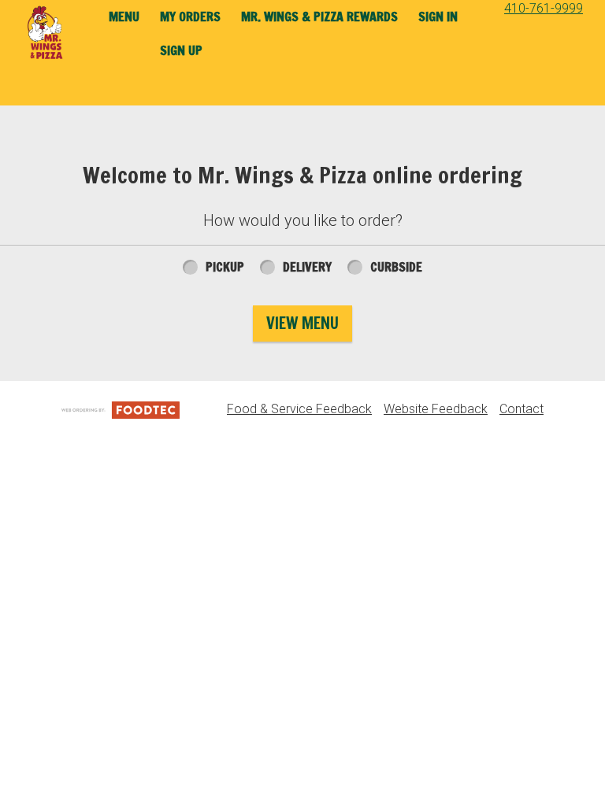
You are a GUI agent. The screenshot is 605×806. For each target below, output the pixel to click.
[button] (45, 33)
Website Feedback (436, 408)
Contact (521, 408)
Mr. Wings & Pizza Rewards (319, 16)
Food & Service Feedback (299, 408)
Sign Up (181, 50)
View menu (302, 323)
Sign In (438, 16)
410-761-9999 (543, 8)
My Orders (190, 16)
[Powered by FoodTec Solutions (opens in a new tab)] (120, 408)
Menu (124, 16)
